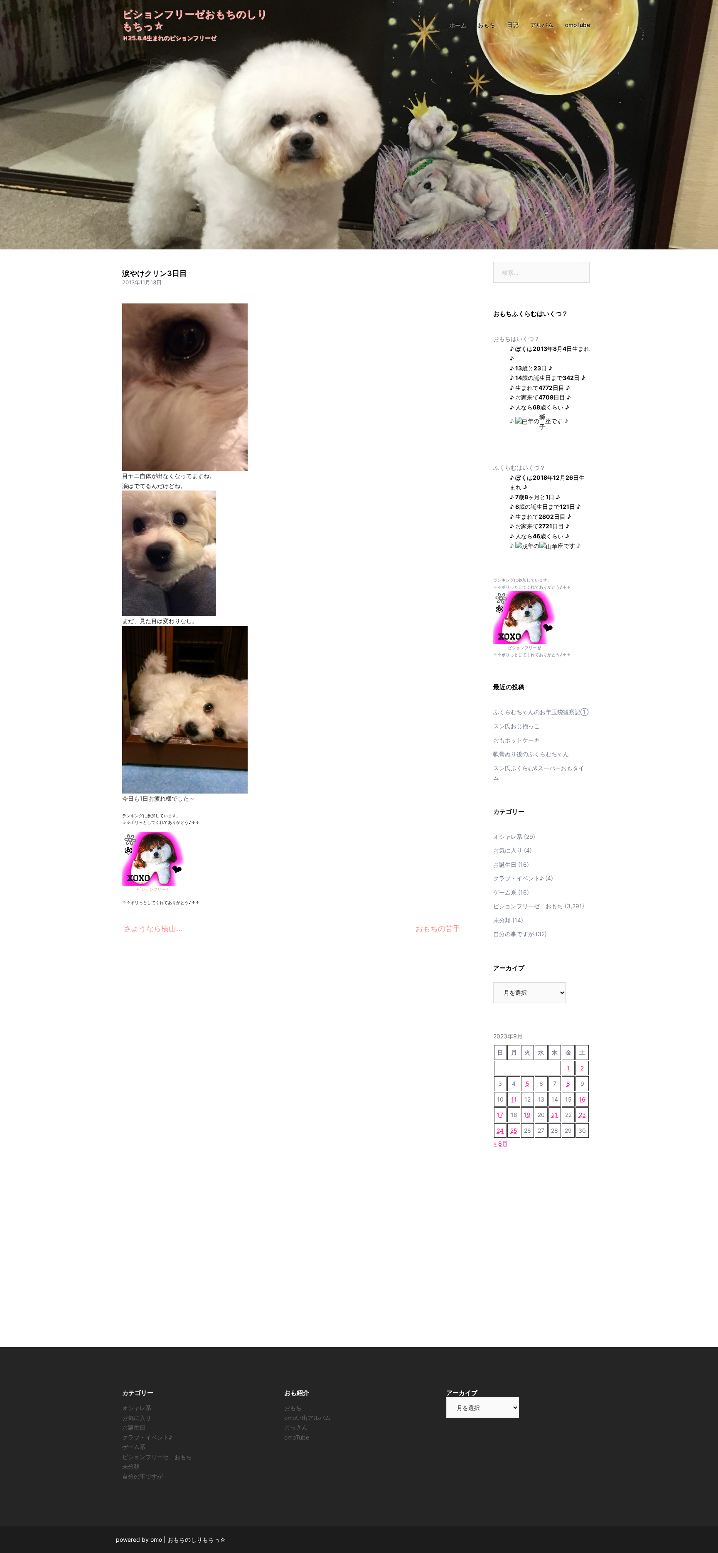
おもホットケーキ (516, 740)
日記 (513, 24)
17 (500, 1114)
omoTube (577, 24)
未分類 (502, 920)
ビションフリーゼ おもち (528, 906)
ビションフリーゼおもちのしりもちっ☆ (194, 20)
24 (500, 1130)
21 (554, 1114)
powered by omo (139, 1539)
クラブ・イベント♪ (518, 878)
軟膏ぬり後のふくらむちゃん (531, 753)
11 (514, 1099)
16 (582, 1099)
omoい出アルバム (307, 1417)
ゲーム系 (504, 892)
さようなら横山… (153, 928)
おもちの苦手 (438, 928)
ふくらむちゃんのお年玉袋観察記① (540, 711)
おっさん (295, 1427)
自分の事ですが (513, 933)
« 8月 (500, 1143)
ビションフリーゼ (153, 889)
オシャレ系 (507, 836)
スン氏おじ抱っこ (516, 726)
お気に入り (507, 850)
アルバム (541, 24)
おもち (486, 24)
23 (582, 1114)
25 (513, 1130)
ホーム (457, 24)
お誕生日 (504, 864)
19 (527, 1114)
